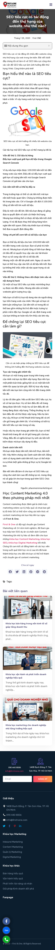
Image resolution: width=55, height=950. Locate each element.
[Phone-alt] (6, 939)
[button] (10, 571)
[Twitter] (4, 826)
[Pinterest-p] (15, 826)
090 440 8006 (14, 767)
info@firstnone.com (14, 771)
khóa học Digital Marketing (22, 542)
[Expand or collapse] (49, 46)
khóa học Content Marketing (24, 539)
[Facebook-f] (9, 826)
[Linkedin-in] (20, 826)
